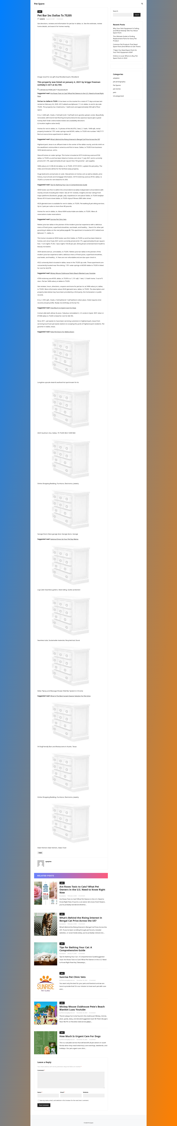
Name (39, 1092)
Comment (41, 1070)
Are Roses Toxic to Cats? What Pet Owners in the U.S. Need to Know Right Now (82, 889)
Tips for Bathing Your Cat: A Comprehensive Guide (68, 185)
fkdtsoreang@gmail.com (68, 980)
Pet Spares (117, 85)
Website (85, 1092)
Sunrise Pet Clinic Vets (58, 219)
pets (40, 11)
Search (115, 11)
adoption (116, 78)
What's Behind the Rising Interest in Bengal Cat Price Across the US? (75, 139)
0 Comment (60, 19)
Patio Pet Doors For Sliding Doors (62, 332)
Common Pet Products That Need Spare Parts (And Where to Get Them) (126, 45)
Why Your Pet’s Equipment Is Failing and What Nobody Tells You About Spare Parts (126, 30)
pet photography (119, 82)
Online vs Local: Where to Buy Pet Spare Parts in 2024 (125, 57)
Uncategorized (118, 96)
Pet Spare (39, 3)
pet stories (117, 89)
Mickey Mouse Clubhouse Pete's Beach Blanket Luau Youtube (72, 273)
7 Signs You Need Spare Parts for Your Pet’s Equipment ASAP (125, 51)
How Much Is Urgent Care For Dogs (63, 308)
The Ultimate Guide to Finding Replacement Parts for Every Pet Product (125, 38)
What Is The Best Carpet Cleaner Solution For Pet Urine (70, 696)
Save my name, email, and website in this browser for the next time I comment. (64, 1100)
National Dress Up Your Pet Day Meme (64, 539)
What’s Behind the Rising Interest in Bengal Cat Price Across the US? (80, 919)
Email (62, 1092)
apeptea (42, 19)
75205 (40, 853)
